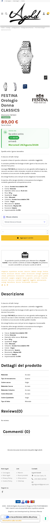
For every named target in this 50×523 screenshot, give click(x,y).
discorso (11, 280)
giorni (40, 276)
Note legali (16, 1)
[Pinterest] (7, 285)
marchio (44, 278)
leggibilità (25, 280)
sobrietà (18, 280)
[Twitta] (5, 285)
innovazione (20, 276)
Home (23, 1)
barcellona (11, 282)
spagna (11, 278)
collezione (29, 276)
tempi (25, 278)
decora (18, 282)
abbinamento (41, 280)
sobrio (23, 274)
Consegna (8, 1)
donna (3, 274)
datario (33, 271)
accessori (10, 274)
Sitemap (21, 481)
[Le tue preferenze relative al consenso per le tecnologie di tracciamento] (45, 518)
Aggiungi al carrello (26, 238)
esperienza (13, 271)
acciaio (20, 271)
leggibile (33, 280)
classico (27, 271)
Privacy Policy (7, 478)
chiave (3, 276)
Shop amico (22, 478)
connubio (37, 278)
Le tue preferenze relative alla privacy (23, 517)
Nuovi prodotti (23, 475)
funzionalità (26, 282)
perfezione (11, 276)
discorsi (4, 280)
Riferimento (5, 115)
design (39, 271)
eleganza (4, 271)
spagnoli (19, 278)
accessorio (31, 274)
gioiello (30, 278)
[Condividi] (2, 285)
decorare (34, 282)
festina (45, 271)
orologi (3, 282)
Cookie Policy (7, 481)
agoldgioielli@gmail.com (40, 484)
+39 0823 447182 (40, 479)
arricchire (4, 278)
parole (45, 276)
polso (36, 276)
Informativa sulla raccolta (11, 520)
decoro (17, 274)
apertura (45, 274)
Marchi (20, 473)
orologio (38, 274)
